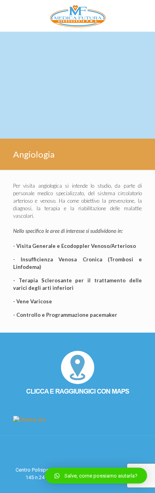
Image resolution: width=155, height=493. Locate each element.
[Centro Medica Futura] (77, 16)
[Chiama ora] (29, 420)
